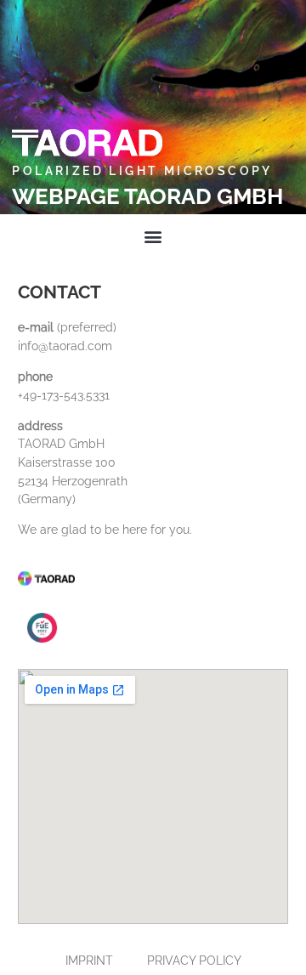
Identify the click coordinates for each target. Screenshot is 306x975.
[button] (153, 237)
